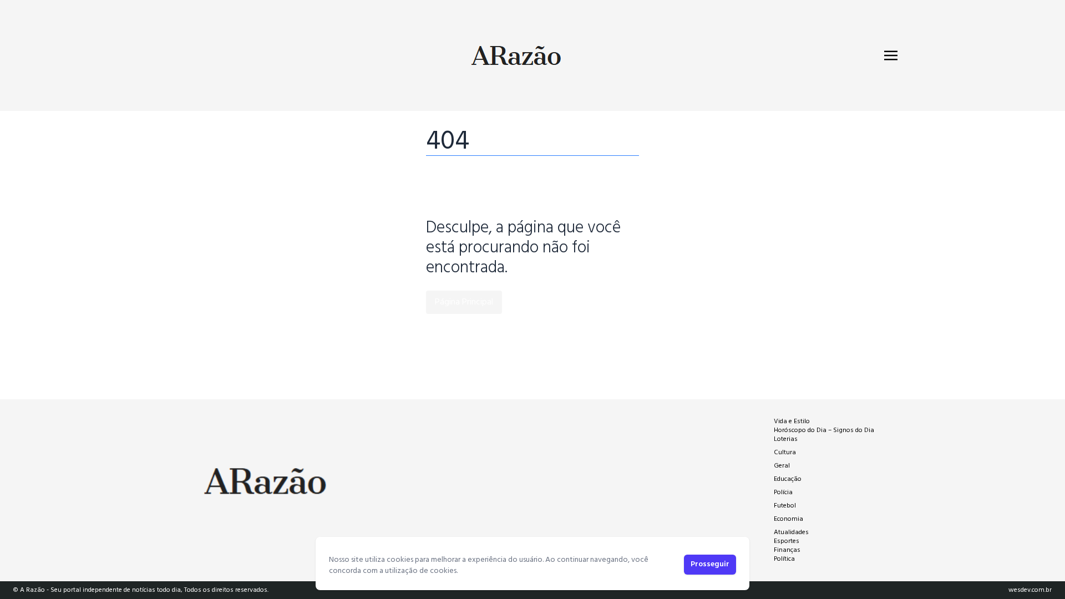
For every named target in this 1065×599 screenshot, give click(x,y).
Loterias (786, 439)
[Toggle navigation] (890, 55)
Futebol (785, 505)
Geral (782, 465)
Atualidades (791, 532)
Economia (788, 519)
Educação (788, 479)
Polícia (783, 492)
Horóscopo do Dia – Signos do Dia (824, 430)
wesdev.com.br (1030, 590)
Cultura (785, 452)
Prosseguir (710, 564)
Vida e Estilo (792, 421)
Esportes (786, 541)
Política (784, 559)
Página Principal (464, 302)
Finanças (787, 550)
